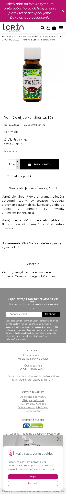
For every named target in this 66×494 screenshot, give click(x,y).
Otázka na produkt (21, 176)
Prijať (33, 476)
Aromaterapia (53, 36)
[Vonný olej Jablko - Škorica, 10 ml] (33, 74)
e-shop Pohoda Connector (37, 491)
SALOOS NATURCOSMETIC (28, 36)
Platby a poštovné (33, 400)
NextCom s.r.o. (58, 491)
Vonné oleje (11, 39)
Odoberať (51, 314)
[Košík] (54, 28)
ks (14, 164)
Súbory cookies (33, 411)
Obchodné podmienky (33, 396)
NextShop (18, 491)
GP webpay (12, 433)
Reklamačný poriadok (33, 403)
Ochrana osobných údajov (33, 407)
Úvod (7, 36)
